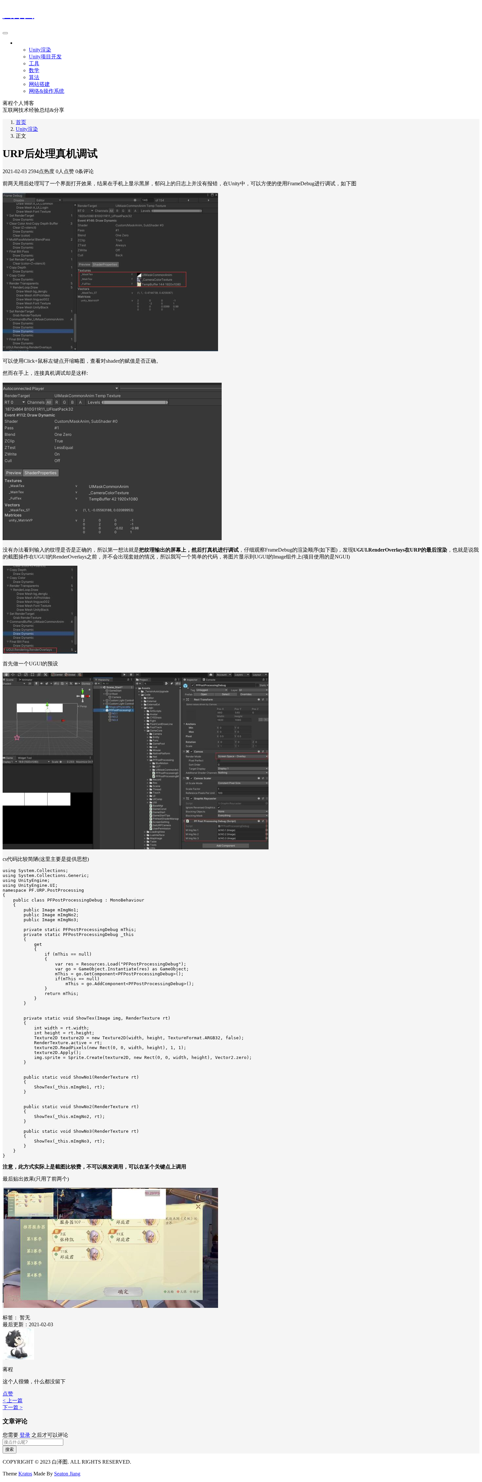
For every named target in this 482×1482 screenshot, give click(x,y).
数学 (34, 70)
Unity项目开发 (45, 56)
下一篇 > (13, 1407)
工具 (34, 63)
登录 (25, 1435)
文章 (21, 43)
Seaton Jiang (67, 1473)
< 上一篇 (13, 1400)
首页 (21, 122)
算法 (34, 77)
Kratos (25, 1473)
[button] (8, 1393)
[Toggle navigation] (5, 33)
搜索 (9, 1449)
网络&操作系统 (46, 91)
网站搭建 (39, 84)
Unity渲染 (40, 49)
